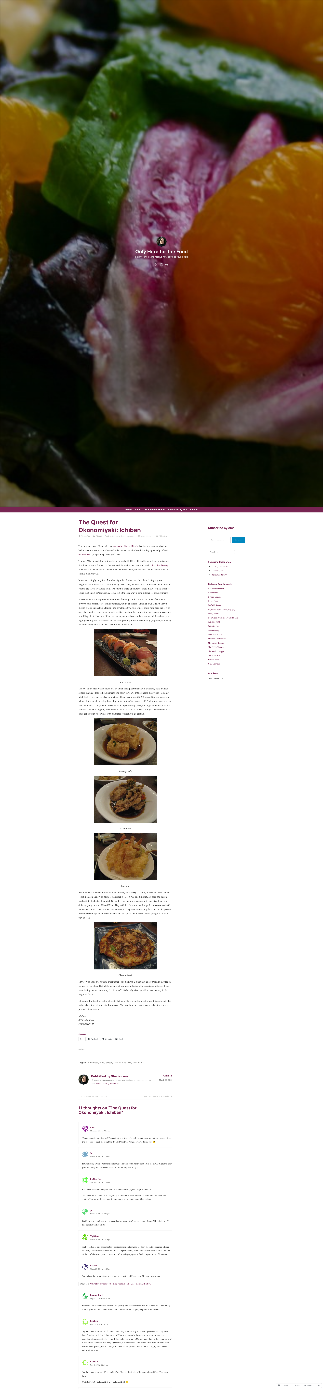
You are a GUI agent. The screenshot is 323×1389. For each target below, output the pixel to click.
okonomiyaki (84, 554)
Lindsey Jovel (96, 1295)
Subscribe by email (155, 509)
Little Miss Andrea (215, 634)
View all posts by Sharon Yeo (107, 1083)
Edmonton (100, 536)
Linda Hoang (213, 630)
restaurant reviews (117, 536)
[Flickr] (166, 264)
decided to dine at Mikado (125, 546)
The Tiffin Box (214, 655)
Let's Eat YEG (214, 621)
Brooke (93, 1265)
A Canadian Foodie (216, 588)
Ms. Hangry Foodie (216, 642)
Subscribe (238, 540)
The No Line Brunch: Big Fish (157, 1097)
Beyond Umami (214, 596)
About (138, 509)
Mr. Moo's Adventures (217, 638)
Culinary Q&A (218, 570)
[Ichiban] (125, 675)
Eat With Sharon (214, 605)
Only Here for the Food (161, 251)
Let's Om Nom (214, 626)
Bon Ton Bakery (160, 565)
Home (128, 509)
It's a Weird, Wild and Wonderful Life (223, 617)
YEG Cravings (214, 663)
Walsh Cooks (213, 659)
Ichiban (108, 1062)
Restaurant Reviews (219, 574)
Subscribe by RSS (177, 509)
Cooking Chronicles (220, 566)
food (107, 536)
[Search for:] (221, 551)
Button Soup (213, 601)
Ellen (92, 1127)
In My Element (214, 613)
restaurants (130, 536)
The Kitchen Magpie (216, 651)
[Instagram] (161, 264)
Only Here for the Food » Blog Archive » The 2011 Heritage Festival (120, 1283)
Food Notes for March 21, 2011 (92, 1097)
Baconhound (213, 592)
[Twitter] (156, 264)
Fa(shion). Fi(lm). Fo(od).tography (221, 609)
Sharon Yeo (85, 536)
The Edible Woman (216, 647)
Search (194, 509)
